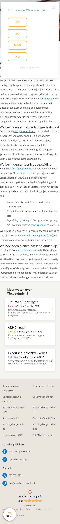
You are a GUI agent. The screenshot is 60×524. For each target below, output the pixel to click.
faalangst (26, 220)
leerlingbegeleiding (21, 168)
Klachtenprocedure (44, 509)
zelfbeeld (49, 98)
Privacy (29, 509)
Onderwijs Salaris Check (44, 418)
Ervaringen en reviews (43, 385)
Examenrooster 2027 (12, 434)
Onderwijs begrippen (42, 396)
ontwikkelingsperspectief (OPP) (36, 235)
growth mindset (38, 224)
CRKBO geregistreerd (42, 434)
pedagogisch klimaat (24, 131)
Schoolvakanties (10, 418)
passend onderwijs (27, 250)
